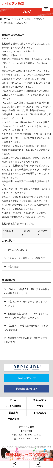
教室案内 (13, 413)
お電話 (38, 466)
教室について (39, 400)
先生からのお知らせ (34, 19)
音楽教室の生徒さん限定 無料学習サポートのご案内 (26, 340)
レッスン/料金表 (13, 406)
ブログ (17, 19)
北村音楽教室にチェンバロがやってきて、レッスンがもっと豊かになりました (26, 316)
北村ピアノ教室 (26, 427)
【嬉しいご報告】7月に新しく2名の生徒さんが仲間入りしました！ (26, 291)
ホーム (7, 19)
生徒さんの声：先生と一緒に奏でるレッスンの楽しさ (26, 303)
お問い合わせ (39, 413)
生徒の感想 (13, 266)
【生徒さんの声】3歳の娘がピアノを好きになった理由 (26, 328)
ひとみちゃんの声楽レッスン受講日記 (26, 258)
